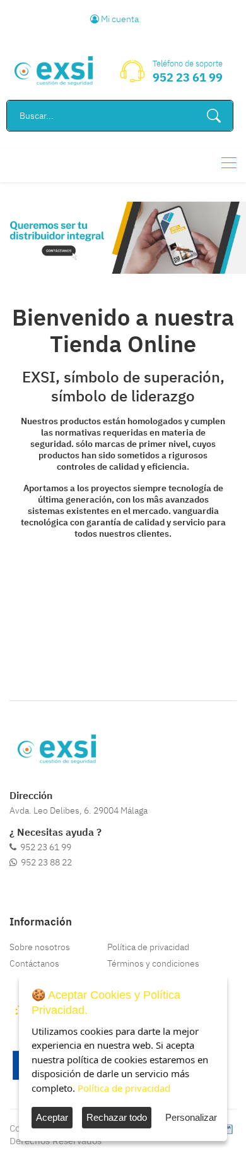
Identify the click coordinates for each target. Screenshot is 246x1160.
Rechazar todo (116, 1117)
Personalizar (191, 1117)
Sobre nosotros (39, 947)
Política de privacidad (148, 947)
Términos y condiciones (153, 963)
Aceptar (52, 1117)
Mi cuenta (119, 19)
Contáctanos (34, 963)
